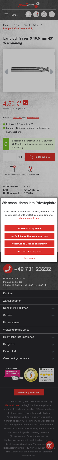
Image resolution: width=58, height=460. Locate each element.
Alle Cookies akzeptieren (29, 251)
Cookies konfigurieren (29, 228)
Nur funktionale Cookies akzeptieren (29, 236)
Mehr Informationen (29, 218)
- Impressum (29, 258)
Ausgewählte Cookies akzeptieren (29, 243)
